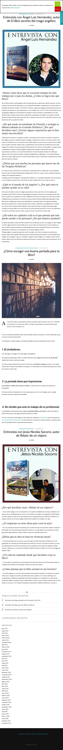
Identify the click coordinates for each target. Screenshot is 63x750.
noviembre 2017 (6, 723)
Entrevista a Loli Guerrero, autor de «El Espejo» (18, 609)
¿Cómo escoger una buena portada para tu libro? (32, 253)
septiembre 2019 (6, 707)
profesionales (44, 417)
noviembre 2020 (6, 674)
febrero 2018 (5, 716)
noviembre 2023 (6, 642)
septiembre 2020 (7, 679)
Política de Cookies (30, 734)
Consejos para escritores (22, 248)
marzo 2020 (5, 693)
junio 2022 (5, 649)
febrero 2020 (6, 695)
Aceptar (57, 4)
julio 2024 (4, 628)
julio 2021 (4, 658)
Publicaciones (33, 248)
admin (32, 25)
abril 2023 (5, 644)
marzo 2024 (5, 635)
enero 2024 (5, 640)
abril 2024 (5, 633)
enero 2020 (5, 698)
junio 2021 (5, 661)
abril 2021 (4, 665)
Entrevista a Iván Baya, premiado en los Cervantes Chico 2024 (22, 600)
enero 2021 (5, 670)
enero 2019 (5, 709)
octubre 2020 (6, 677)
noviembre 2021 (6, 651)
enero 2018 (5, 718)
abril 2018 (4, 711)
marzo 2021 (5, 668)
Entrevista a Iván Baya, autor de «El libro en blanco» (20, 605)
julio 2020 (5, 684)
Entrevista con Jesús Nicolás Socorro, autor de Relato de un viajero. (31, 433)
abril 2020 (5, 691)
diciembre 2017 (6, 721)
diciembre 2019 (6, 700)
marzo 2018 (5, 714)
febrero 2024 (6, 638)
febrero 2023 (5, 647)
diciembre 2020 (6, 672)
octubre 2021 (5, 654)
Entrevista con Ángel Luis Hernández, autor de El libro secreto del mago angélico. (31, 19)
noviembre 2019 (6, 702)
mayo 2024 (5, 631)
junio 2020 (5, 686)
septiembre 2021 (6, 656)
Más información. (15, 7)
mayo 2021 (5, 663)
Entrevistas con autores (26, 14)
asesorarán (19, 420)
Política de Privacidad (43, 734)
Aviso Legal (21, 734)
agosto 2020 (5, 681)
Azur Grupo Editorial (7, 420)
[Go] (27, 592)
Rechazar (57, 9)
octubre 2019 (5, 704)
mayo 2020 (5, 688)
